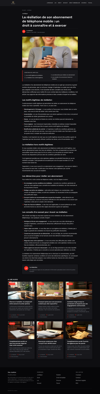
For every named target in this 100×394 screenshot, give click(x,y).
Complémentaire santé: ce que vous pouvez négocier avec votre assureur (18, 343)
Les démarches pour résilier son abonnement (63, 75)
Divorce (84, 2)
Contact (78, 377)
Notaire (58, 375)
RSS (77, 383)
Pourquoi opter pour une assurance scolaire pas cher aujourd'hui (49, 303)
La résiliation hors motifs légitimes (34, 77)
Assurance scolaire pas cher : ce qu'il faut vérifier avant (47, 342)
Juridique (50, 2)
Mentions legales (81, 380)
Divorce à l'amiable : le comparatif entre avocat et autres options (21, 303)
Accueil (24, 10)
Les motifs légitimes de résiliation (34, 75)
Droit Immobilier (74, 2)
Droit (60, 2)
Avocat (65, 2)
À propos (32, 271)
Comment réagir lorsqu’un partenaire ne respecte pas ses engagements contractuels (77, 303)
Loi (56, 2)
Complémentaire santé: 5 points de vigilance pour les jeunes (77, 342)
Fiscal (90, 2)
